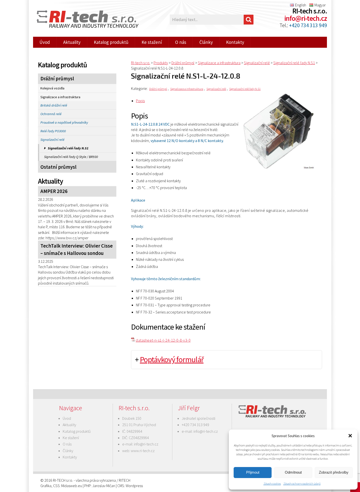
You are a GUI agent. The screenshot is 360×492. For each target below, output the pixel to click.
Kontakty (235, 42)
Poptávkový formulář (172, 359)
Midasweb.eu (71, 485)
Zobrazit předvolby (333, 472)
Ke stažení (152, 42)
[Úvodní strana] (84, 20)
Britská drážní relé (53, 105)
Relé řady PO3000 (53, 131)
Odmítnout (293, 472)
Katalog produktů (111, 42)
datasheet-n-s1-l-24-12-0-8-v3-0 (163, 340)
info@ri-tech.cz (305, 18)
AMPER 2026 (54, 191)
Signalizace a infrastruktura (60, 97)
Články (206, 42)
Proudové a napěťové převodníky (64, 122)
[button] (350, 435)
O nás (180, 42)
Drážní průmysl (57, 78)
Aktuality (72, 42)
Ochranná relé (50, 114)
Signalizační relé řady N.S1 (68, 148)
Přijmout (252, 472)
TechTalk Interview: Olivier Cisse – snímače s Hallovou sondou (76, 249)
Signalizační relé (52, 139)
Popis (140, 100)
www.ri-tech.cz (143, 450)
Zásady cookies (272, 483)
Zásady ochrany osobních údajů (302, 483)
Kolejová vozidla (52, 88)
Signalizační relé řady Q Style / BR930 (71, 157)
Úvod (44, 42)
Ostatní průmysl (58, 167)
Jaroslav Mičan (103, 485)
